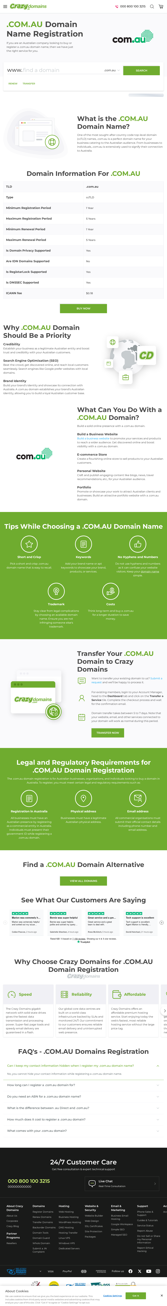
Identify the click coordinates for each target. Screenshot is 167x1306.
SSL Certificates (94, 1226)
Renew (12, 83)
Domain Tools (40, 1232)
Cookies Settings (112, 1295)
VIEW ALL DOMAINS (83, 881)
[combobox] (31, 1271)
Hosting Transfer (68, 1232)
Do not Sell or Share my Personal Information (148, 1239)
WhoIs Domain (41, 1243)
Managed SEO (119, 1234)
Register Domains (43, 1211)
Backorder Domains (44, 1227)
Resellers (12, 1243)
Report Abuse (145, 1230)
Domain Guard (41, 1238)
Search (141, 70)
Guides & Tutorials (147, 1220)
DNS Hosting (66, 1227)
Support (142, 1206)
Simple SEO (118, 1229)
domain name (150, 571)
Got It (136, 1295)
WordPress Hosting (70, 1222)
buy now (83, 308)
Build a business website (93, 438)
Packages (90, 1236)
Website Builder (94, 1215)
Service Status (145, 1225)
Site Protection (93, 1231)
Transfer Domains (43, 1222)
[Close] (161, 1295)
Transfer (29, 83)
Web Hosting (66, 1211)
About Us (12, 1215)
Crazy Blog (13, 1226)
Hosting (64, 1206)
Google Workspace (122, 1224)
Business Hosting (69, 1217)
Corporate (12, 1220)
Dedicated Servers (69, 1248)
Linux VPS (64, 1238)
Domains (39, 1206)
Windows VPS (67, 1243)
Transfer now (108, 732)
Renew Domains (42, 1217)
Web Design (92, 1220)
